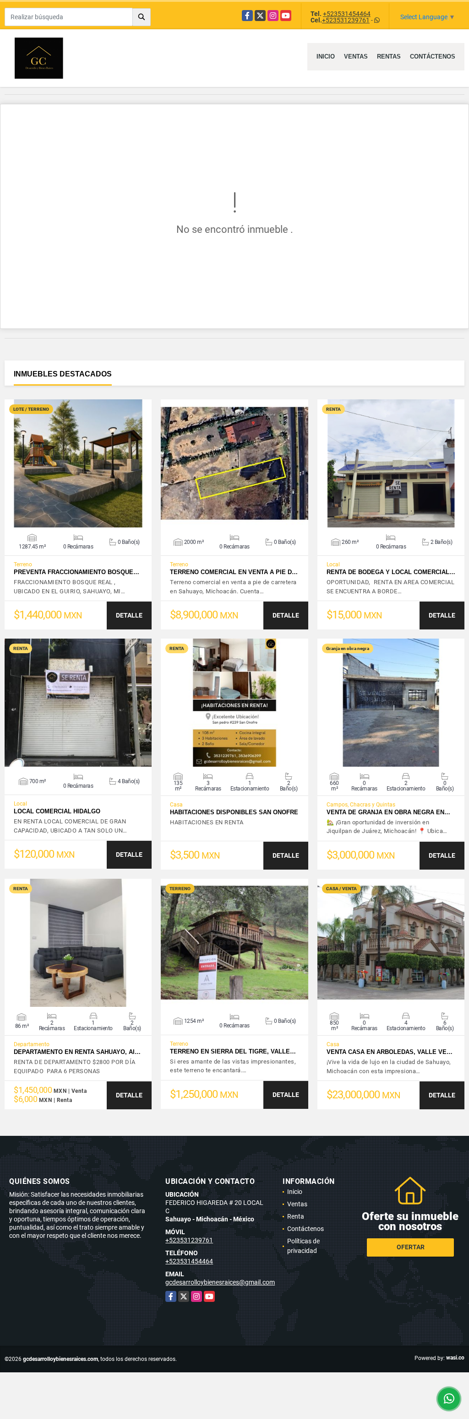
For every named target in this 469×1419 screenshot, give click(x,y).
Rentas (389, 56)
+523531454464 (347, 13)
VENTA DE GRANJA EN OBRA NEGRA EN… (388, 812)
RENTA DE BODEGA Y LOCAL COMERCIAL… (391, 572)
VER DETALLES (78, 463)
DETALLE (129, 615)
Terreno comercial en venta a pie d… (234, 572)
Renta (295, 1216)
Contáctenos (432, 56)
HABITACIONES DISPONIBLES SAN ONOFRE (234, 812)
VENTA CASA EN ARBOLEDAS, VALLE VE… (390, 1051)
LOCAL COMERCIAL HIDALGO (57, 811)
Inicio (325, 56)
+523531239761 (346, 20)
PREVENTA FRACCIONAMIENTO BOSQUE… (76, 572)
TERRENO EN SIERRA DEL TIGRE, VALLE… (233, 1051)
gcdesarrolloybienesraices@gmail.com (220, 1282)
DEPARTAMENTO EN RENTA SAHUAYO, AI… (77, 1051)
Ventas (356, 56)
